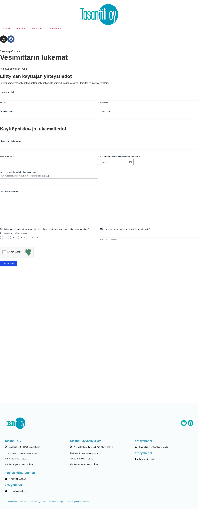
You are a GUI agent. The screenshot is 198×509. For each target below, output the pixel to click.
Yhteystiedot (54, 28)
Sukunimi (104, 103)
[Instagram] (3, 39)
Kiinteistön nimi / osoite (11, 141)
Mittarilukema (7, 156)
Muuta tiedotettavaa (9, 191)
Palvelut (20, 28)
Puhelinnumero (8, 111)
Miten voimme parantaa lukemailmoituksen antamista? (125, 229)
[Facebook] (10, 39)
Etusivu (7, 28)
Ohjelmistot (36, 28)
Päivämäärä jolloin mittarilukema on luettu (120, 156)
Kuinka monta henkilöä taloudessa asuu (19, 172)
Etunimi (3, 103)
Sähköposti (105, 111)
